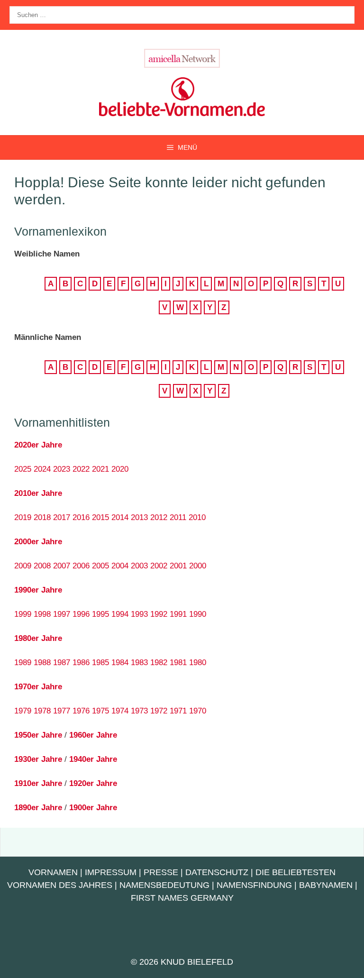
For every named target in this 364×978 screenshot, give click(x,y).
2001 (178, 565)
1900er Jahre (93, 807)
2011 (178, 517)
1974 (119, 710)
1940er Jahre (93, 759)
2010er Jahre (38, 493)
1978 (42, 710)
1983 (139, 662)
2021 (100, 469)
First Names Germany (182, 898)
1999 (22, 614)
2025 (22, 469)
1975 (100, 710)
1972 (158, 710)
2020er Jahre (38, 444)
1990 (197, 614)
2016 (81, 517)
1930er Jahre (38, 759)
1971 (178, 710)
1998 (42, 614)
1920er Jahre (93, 783)
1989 (22, 662)
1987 (61, 662)
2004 (119, 565)
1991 (178, 614)
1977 (61, 710)
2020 (119, 469)
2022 (81, 469)
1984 (119, 662)
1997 (61, 614)
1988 (42, 662)
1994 (119, 614)
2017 (61, 517)
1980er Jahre (38, 638)
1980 (197, 662)
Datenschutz (216, 872)
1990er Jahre (38, 589)
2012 (158, 517)
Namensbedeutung (164, 885)
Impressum (110, 872)
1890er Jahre (38, 807)
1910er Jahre (38, 783)
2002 (158, 565)
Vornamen (53, 872)
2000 (197, 565)
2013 (139, 517)
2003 (139, 565)
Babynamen (326, 885)
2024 (42, 469)
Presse (161, 872)
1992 (158, 614)
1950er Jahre (38, 735)
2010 (197, 517)
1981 (178, 662)
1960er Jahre (93, 735)
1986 (81, 662)
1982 (158, 662)
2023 (61, 469)
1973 (139, 710)
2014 (119, 517)
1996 (81, 614)
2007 (61, 565)
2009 (22, 565)
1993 (139, 614)
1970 (197, 710)
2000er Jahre (38, 541)
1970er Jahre (38, 686)
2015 (100, 517)
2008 (42, 565)
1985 (100, 662)
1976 (81, 710)
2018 (42, 517)
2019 (22, 517)
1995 (100, 614)
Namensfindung (254, 885)
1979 (22, 710)
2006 (81, 565)
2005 (100, 565)
